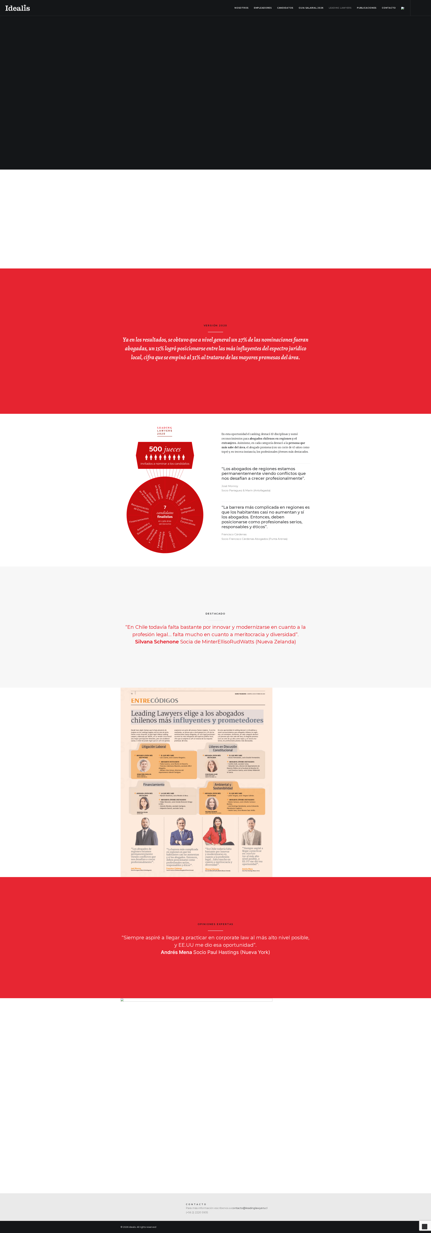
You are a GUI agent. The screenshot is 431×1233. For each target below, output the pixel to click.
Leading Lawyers (340, 8)
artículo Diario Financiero (245, 252)
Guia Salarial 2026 (311, 8)
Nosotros (241, 8)
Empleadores (263, 8)
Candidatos (285, 8)
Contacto (389, 8)
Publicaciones (366, 8)
